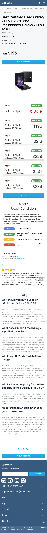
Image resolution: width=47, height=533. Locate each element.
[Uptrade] (7, 3)
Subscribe (37, 474)
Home (3, 8)
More (23, 195)
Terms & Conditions (7, 527)
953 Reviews (21, 258)
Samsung (16, 8)
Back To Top (23, 449)
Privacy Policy (27, 527)
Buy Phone (9, 8)
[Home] (7, 464)
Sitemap (43, 527)
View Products (23, 62)
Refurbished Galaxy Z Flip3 (26, 8)
